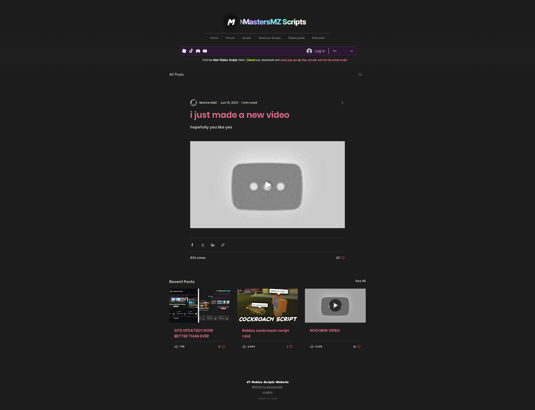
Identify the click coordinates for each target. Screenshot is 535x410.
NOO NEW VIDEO (325, 330)
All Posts (176, 74)
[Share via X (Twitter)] (202, 245)
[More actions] (342, 102)
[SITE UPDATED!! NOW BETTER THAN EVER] (199, 306)
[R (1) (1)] (184, 51)
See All (360, 281)
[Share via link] (223, 245)
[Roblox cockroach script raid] (267, 306)
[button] (360, 74)
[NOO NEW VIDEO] (335, 306)
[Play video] (267, 184)
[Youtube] (205, 51)
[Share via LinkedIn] (213, 245)
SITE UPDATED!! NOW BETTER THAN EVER (193, 333)
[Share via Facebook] (192, 245)
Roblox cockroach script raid (265, 333)
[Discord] (198, 51)
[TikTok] (191, 51)
